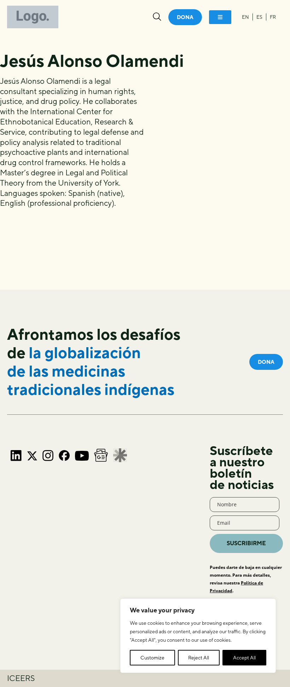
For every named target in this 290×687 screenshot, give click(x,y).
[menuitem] (245, 17)
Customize (152, 657)
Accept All (244, 657)
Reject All (198, 657)
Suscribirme (246, 543)
